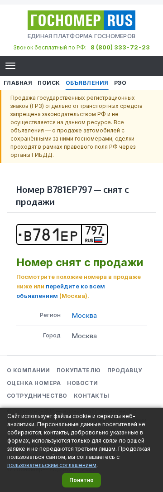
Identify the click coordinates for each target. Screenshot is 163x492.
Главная (18, 82)
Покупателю (79, 370)
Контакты (92, 395)
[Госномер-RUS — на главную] (81, 20)
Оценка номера (34, 383)
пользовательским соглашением (51, 465)
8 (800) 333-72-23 (120, 47)
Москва (84, 315)
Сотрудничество (37, 395)
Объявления (87, 82)
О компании (28, 370)
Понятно (81, 480)
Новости (82, 383)
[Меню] (10, 66)
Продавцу (124, 370)
